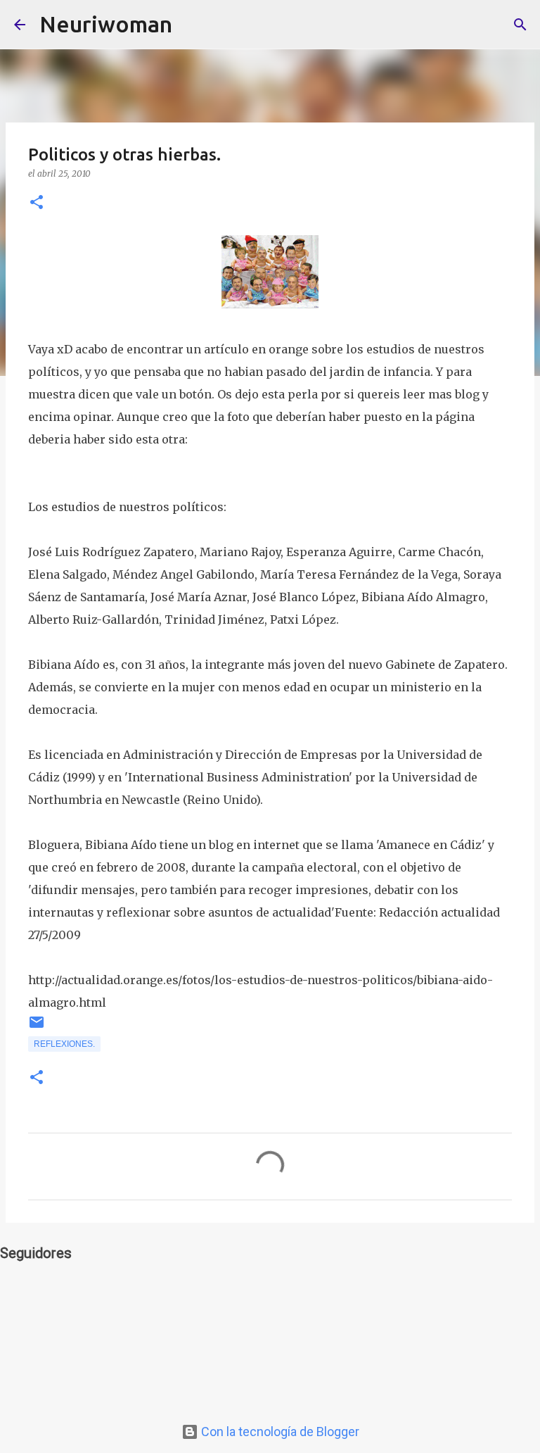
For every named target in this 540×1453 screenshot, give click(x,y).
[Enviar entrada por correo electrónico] (36, 1028)
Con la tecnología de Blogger (278, 1431)
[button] (36, 203)
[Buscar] (192, 25)
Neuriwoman (105, 24)
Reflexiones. (64, 1044)
